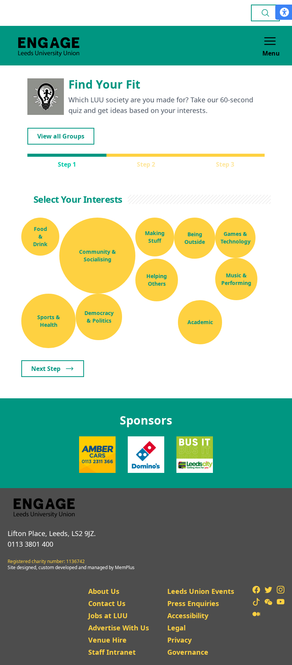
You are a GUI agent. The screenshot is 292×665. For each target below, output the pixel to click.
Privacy (179, 639)
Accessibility (187, 615)
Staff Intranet (112, 652)
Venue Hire (107, 639)
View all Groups (60, 136)
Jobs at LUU (108, 615)
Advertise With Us (118, 627)
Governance (187, 652)
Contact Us (106, 603)
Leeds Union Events (200, 591)
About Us (103, 591)
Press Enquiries (193, 603)
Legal (176, 627)
